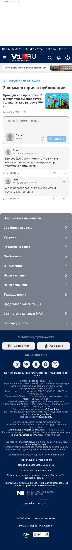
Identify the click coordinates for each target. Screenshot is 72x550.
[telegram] (16, 364)
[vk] (26, 364)
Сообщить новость (18, 227)
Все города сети (16, 323)
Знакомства (34, 49)
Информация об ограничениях (36, 460)
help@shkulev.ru (44, 417)
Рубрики (10, 237)
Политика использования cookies (36, 465)
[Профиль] (67, 58)
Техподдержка (15, 294)
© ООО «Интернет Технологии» (36, 525)
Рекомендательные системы (36, 470)
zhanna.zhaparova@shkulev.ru (23, 429)
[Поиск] (49, 58)
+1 (54, 198)
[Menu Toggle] (4, 58)
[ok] (36, 364)
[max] (45, 364)
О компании (13, 266)
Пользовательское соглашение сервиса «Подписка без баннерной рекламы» (36, 476)
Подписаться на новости (22, 218)
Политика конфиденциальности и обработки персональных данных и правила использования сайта (36, 484)
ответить (13, 173)
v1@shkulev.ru (52, 409)
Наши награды (15, 275)
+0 (54, 172)
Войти (19, 138)
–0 (64, 172)
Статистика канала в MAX (23, 313)
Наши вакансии (15, 285)
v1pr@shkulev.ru (56, 454)
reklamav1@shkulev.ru (36, 444)
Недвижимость (12, 49)
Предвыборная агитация (22, 304)
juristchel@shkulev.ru (41, 414)
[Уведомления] (58, 58)
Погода (51, 49)
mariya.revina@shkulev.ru (24, 435)
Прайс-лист (12, 256)
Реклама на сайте (17, 247)
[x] (55, 364)
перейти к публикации (24, 80)
